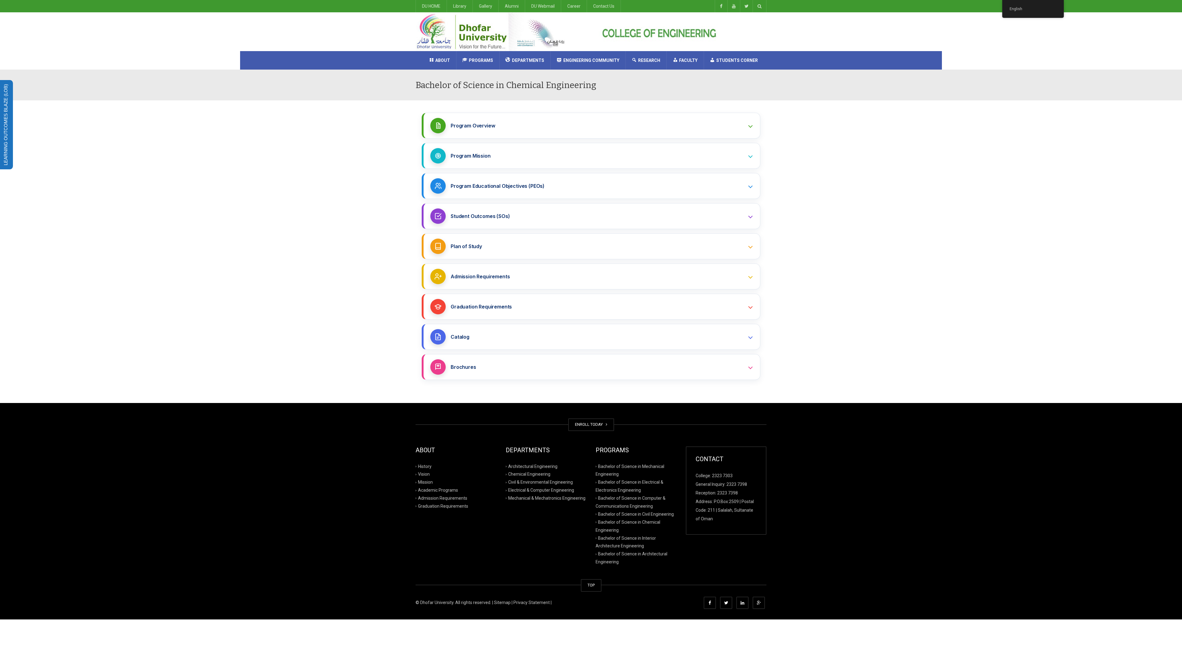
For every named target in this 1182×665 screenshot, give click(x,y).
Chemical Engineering (529, 474)
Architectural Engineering (532, 466)
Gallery (485, 6)
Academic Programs (438, 490)
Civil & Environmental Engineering (540, 482)
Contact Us (603, 6)
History (425, 466)
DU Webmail (543, 6)
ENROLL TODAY (590, 424)
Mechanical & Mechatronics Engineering (546, 498)
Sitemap (502, 602)
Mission (425, 482)
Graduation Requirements (443, 506)
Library (459, 6)
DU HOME (431, 6)
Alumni (512, 6)
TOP (591, 585)
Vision (424, 474)
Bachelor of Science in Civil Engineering (636, 514)
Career (574, 6)
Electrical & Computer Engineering (541, 490)
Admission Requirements (442, 498)
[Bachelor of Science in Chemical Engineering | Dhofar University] (493, 31)
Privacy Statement (531, 602)
